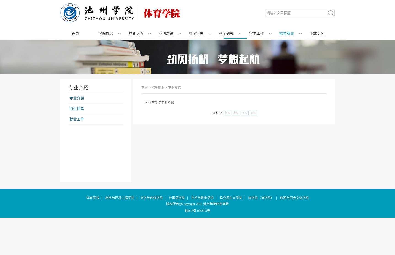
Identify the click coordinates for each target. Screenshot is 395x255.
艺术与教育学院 (202, 198)
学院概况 (105, 33)
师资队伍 (135, 33)
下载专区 (317, 33)
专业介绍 (76, 98)
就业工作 (76, 119)
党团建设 (166, 33)
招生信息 (76, 109)
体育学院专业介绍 (161, 102)
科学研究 (226, 33)
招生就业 (286, 33)
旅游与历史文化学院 (294, 198)
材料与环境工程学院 (119, 198)
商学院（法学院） (261, 198)
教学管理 (196, 33)
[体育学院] (120, 21)
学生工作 (256, 33)
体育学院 (92, 198)
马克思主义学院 (231, 198)
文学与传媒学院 (151, 198)
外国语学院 (177, 198)
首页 (75, 33)
